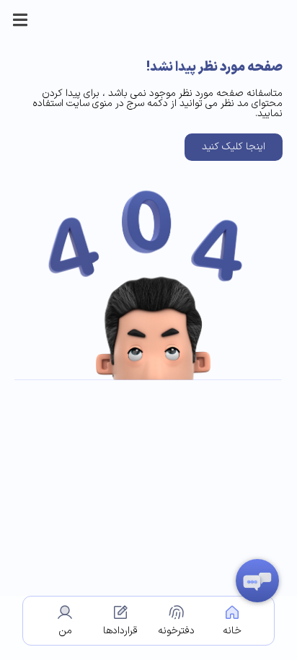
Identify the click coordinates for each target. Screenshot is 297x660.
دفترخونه (176, 630)
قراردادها (120, 630)
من (65, 630)
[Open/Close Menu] (19, 19)
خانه (232, 630)
